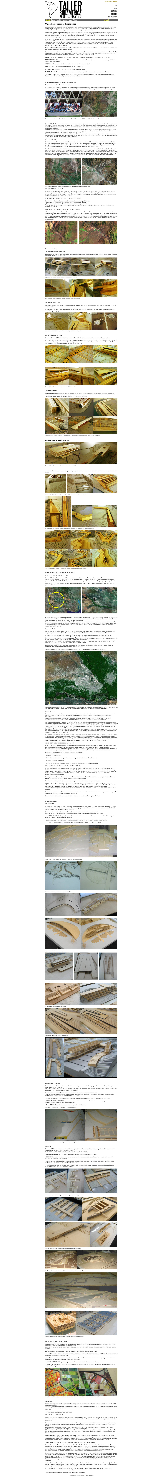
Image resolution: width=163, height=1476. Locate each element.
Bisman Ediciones (89, 1475)
